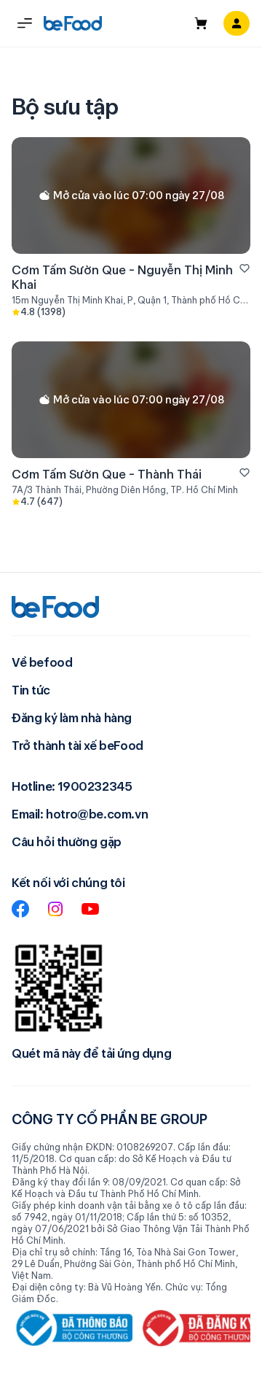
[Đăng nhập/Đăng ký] (236, 23)
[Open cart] (201, 23)
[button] (25, 23)
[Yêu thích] (244, 268)
